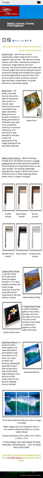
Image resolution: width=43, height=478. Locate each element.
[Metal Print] (31, 104)
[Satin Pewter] (21, 197)
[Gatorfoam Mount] (31, 355)
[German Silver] (8, 237)
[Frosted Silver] (35, 237)
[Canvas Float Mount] (11, 315)
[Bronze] (35, 197)
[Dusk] (21, 237)
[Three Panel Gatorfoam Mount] (21, 403)
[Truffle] (8, 197)
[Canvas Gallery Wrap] (31, 280)
